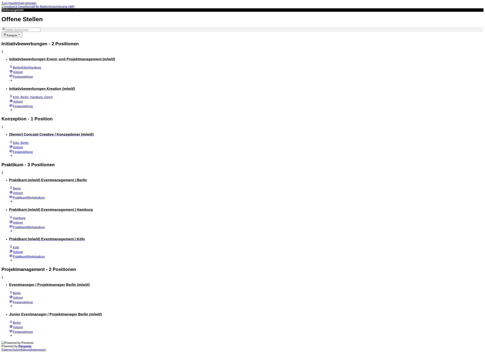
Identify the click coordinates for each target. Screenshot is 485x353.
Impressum (38, 349)
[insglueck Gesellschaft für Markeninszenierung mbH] (38, 6)
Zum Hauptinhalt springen (19, 3)
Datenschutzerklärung (16, 349)
